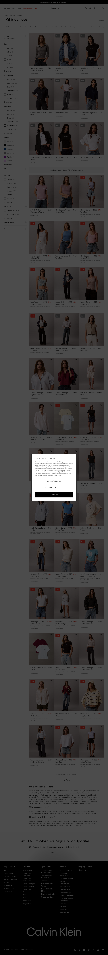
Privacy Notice (55, 475)
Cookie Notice (42, 475)
